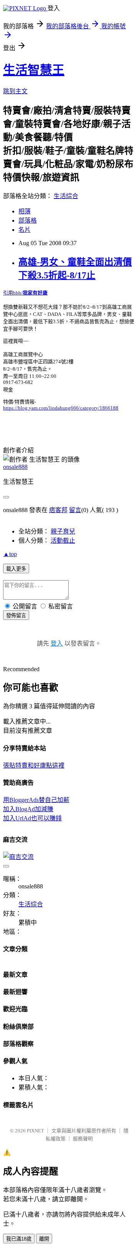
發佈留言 (16, 615)
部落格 (27, 220)
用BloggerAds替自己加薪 (36, 800)
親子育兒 (63, 531)
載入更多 (16, 569)
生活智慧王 (33, 70)
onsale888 (15, 467)
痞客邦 (58, 510)
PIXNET (35, 1131)
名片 (24, 229)
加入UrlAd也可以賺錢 (32, 818)
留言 (75, 510)
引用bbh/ (25, 293)
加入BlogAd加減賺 (28, 809)
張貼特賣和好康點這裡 (33, 765)
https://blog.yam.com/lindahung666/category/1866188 (60, 408)
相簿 (24, 211)
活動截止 (63, 540)
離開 (44, 1239)
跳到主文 (15, 91)
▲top (10, 554)
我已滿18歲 (18, 1239)
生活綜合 (66, 196)
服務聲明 (83, 1139)
